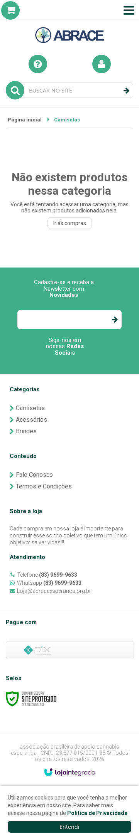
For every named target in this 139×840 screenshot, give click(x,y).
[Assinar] (114, 319)
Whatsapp (49, 583)
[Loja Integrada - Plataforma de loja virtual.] (70, 772)
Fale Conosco (34, 474)
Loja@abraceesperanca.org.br (54, 591)
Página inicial (25, 120)
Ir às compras (69, 223)
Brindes (26, 431)
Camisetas (30, 408)
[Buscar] (126, 90)
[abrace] (69, 23)
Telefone (47, 575)
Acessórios (31, 419)
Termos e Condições (44, 486)
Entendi (69, 826)
